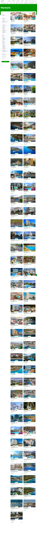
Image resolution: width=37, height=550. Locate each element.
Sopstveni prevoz (5, 21)
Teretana (4, 38)
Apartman (4, 26)
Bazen (4, 37)
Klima (3, 41)
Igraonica (4, 46)
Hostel (3, 28)
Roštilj (4, 47)
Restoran (4, 45)
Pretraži (5, 61)
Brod (3, 22)
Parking (4, 39)
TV (3, 40)
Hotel (3, 27)
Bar (3, 44)
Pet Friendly (4, 48)
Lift (3, 49)
